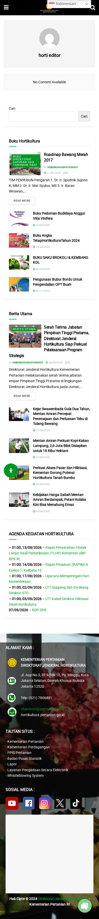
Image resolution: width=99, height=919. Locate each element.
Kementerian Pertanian (25, 741)
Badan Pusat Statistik (24, 758)
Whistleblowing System (25, 775)
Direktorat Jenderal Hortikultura (63, 899)
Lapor (12, 764)
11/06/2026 (53, 172)
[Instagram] (44, 803)
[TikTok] (76, 803)
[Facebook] (29, 803)
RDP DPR (39, 610)
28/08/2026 (55, 362)
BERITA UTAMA (24, 329)
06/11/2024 (42, 290)
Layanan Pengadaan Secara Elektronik (37, 770)
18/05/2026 (42, 225)
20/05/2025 (42, 269)
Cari (12, 108)
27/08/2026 (42, 430)
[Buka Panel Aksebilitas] (11, 470)
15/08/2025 (42, 247)
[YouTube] (12, 803)
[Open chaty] (85, 906)
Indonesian (65, 4)
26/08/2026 (42, 484)
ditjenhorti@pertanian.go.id (42, 709)
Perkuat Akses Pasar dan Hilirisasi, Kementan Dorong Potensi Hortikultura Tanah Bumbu (60, 473)
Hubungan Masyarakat (62, 167)
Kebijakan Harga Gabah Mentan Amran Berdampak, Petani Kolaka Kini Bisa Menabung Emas (59, 500)
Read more (22, 200)
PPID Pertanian (19, 753)
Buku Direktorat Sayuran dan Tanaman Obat (25, 161)
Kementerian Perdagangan (28, 747)
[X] (60, 803)
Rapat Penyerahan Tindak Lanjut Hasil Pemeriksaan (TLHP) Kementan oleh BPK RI (47, 553)
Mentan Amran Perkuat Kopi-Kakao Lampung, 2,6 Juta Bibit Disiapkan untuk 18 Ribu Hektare (61, 446)
